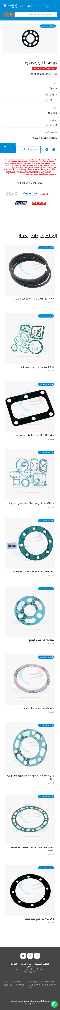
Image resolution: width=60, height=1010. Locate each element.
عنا (30, 964)
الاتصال (30, 966)
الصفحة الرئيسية (42, 964)
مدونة (23, 964)
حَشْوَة (51, 302)
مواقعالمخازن (14, 6)
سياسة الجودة (38, 969)
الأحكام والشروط (30, 972)
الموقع (14, 964)
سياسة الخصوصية (23, 969)
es (21, 5)
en (28, 5)
